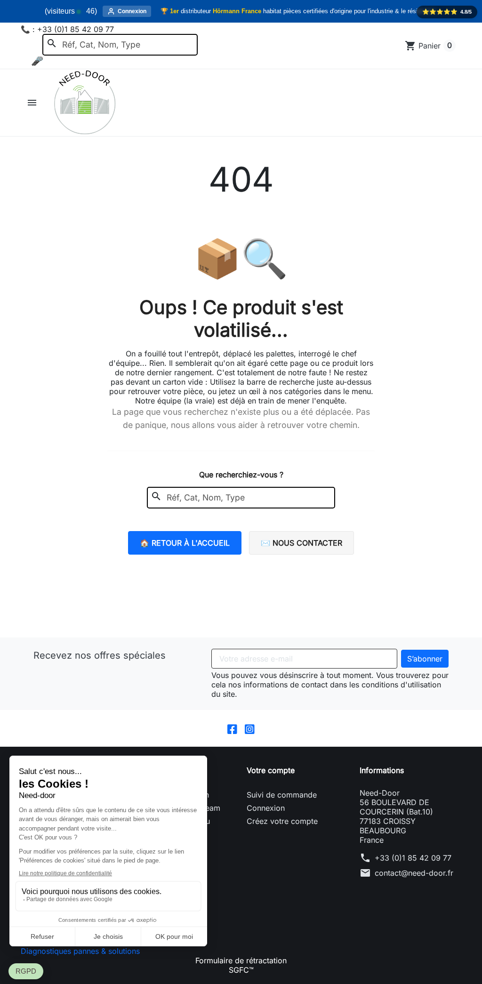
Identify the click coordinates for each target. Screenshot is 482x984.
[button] (33, 102)
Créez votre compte (282, 821)
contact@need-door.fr (414, 873)
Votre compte (271, 770)
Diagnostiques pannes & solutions (80, 951)
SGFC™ (241, 970)
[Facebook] (232, 728)
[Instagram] (250, 728)
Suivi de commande (282, 794)
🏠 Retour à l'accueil (185, 543)
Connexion (266, 808)
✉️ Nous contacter (301, 543)
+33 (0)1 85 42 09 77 (413, 858)
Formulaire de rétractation (241, 960)
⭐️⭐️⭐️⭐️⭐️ (447, 11)
